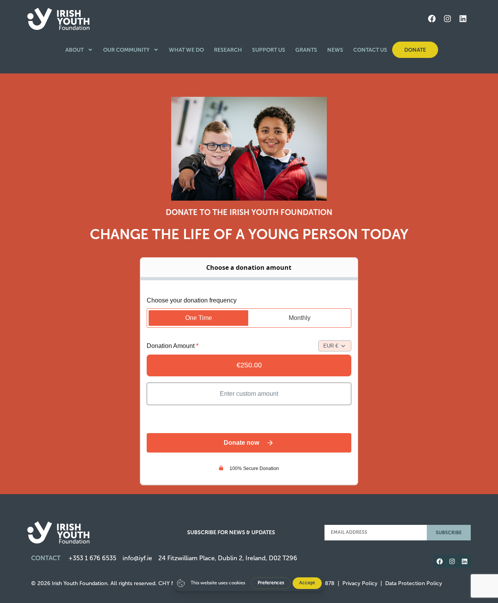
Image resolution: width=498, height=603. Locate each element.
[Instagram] (447, 18)
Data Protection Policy (413, 583)
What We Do (186, 50)
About (74, 50)
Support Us (268, 50)
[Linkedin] (463, 18)
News (335, 50)
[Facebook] (432, 18)
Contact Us (370, 50)
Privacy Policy (359, 583)
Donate (415, 50)
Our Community (126, 50)
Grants (306, 50)
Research (228, 50)
